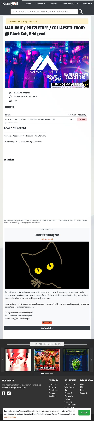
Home (28, 3)
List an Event (70, 384)
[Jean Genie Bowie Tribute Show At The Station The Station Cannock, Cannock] (18, 360)
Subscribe (47, 323)
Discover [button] (39, 3)
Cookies (52, 396)
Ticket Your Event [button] (69, 3)
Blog (82, 390)
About (82, 384)
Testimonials (70, 404)
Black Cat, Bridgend (19, 92)
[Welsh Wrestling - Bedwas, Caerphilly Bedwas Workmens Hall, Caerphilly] (47, 360)
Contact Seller (47, 328)
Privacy (52, 393)
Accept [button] (84, 412)
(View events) (47, 239)
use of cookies (10, 417)
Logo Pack (53, 384)
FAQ (81, 387)
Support (53, 3)
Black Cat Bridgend (47, 235)
